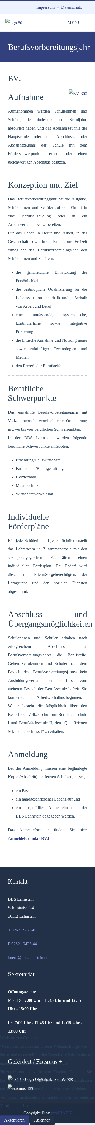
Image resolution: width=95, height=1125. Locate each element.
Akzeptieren (14, 1120)
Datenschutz (71, 7)
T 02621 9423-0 (21, 930)
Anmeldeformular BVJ (28, 838)
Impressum (45, 7)
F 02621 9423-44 (22, 944)
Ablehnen (42, 1120)
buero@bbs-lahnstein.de (28, 957)
